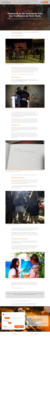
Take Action (25, 2)
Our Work (20, 2)
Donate (45, 2)
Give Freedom (19, 326)
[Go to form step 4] (23, 314)
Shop (30, 2)
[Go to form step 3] (17, 314)
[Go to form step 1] (5, 314)
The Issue (15, 2)
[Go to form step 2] (11, 314)
